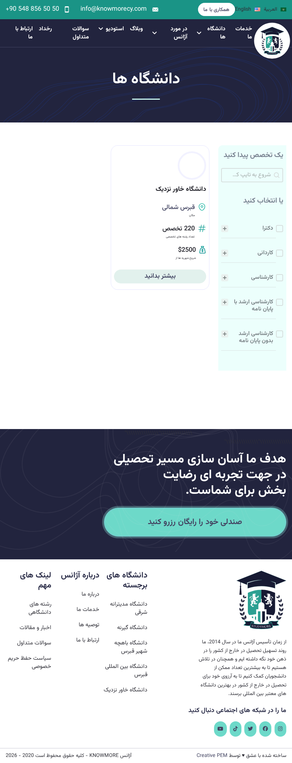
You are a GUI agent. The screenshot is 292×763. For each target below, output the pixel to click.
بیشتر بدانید (160, 276)
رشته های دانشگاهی (39, 608)
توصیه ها (89, 625)
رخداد (45, 29)
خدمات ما (243, 33)
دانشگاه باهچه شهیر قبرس (130, 647)
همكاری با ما (216, 10)
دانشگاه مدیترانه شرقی (128, 608)
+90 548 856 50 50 (32, 9)
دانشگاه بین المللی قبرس (126, 670)
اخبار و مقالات (35, 627)
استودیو (115, 29)
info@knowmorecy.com (113, 9)
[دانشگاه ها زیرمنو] (199, 33)
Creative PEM (212, 756)
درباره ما (90, 594)
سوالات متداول (80, 33)
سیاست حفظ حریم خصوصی (29, 662)
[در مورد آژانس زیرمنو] (154, 33)
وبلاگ (136, 29)
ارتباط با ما (24, 33)
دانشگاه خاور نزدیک (181, 189)
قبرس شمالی (178, 208)
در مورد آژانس (179, 33)
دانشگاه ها (216, 33)
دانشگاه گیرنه (132, 627)
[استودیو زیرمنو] (100, 29)
